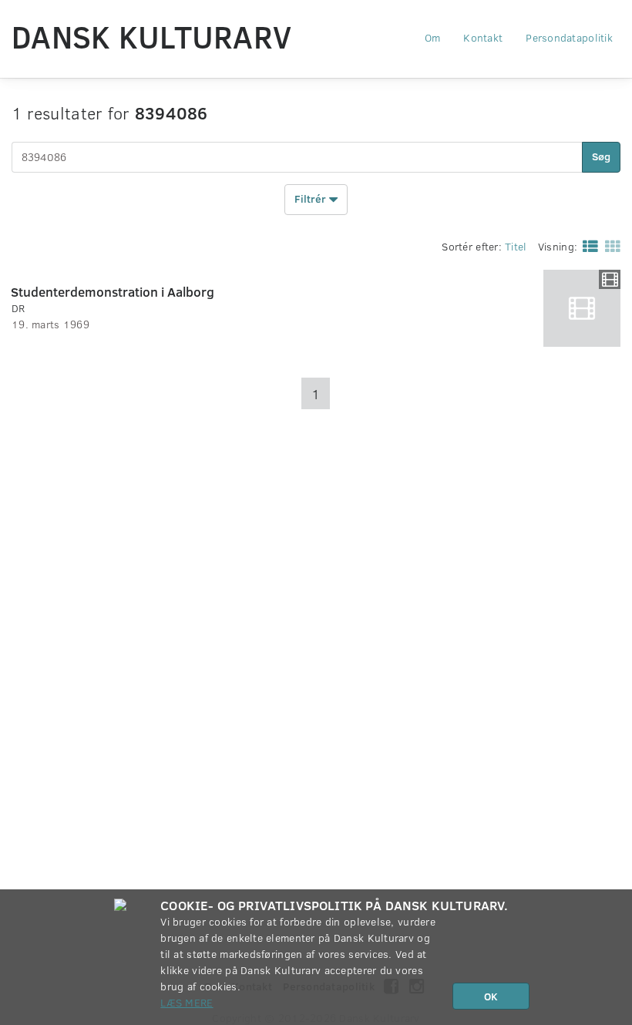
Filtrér (311, 197)
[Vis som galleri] (609, 245)
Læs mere (186, 1002)
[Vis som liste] (587, 245)
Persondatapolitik (569, 37)
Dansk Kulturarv (151, 36)
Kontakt (483, 37)
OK (491, 996)
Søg (601, 156)
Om (433, 37)
